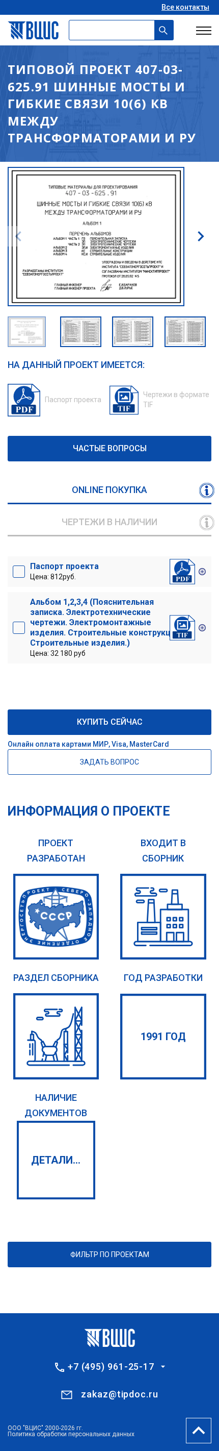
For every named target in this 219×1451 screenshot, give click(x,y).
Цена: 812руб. (64, 571)
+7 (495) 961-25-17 (111, 1366)
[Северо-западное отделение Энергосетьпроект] (56, 917)
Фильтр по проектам (109, 1254)
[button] (200, 236)
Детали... (55, 1160)
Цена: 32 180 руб (105, 627)
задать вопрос (109, 762)
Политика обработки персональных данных (71, 1434)
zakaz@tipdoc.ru (119, 1394)
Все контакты (185, 7)
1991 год (163, 1036)
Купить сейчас (110, 722)
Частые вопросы (110, 448)
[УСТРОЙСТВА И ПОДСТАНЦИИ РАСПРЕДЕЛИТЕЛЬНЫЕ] (56, 1036)
